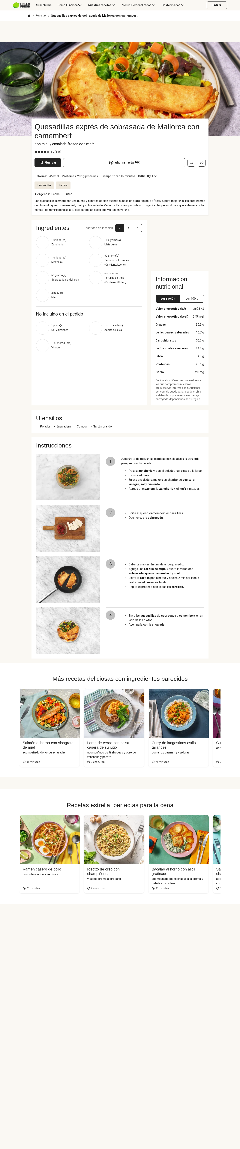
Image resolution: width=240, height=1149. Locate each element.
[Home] (29, 15)
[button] (119, 228)
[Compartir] (202, 163)
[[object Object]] (191, 163)
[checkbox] (36, 151)
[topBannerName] (120, 31)
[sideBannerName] (180, 243)
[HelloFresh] (21, 5)
